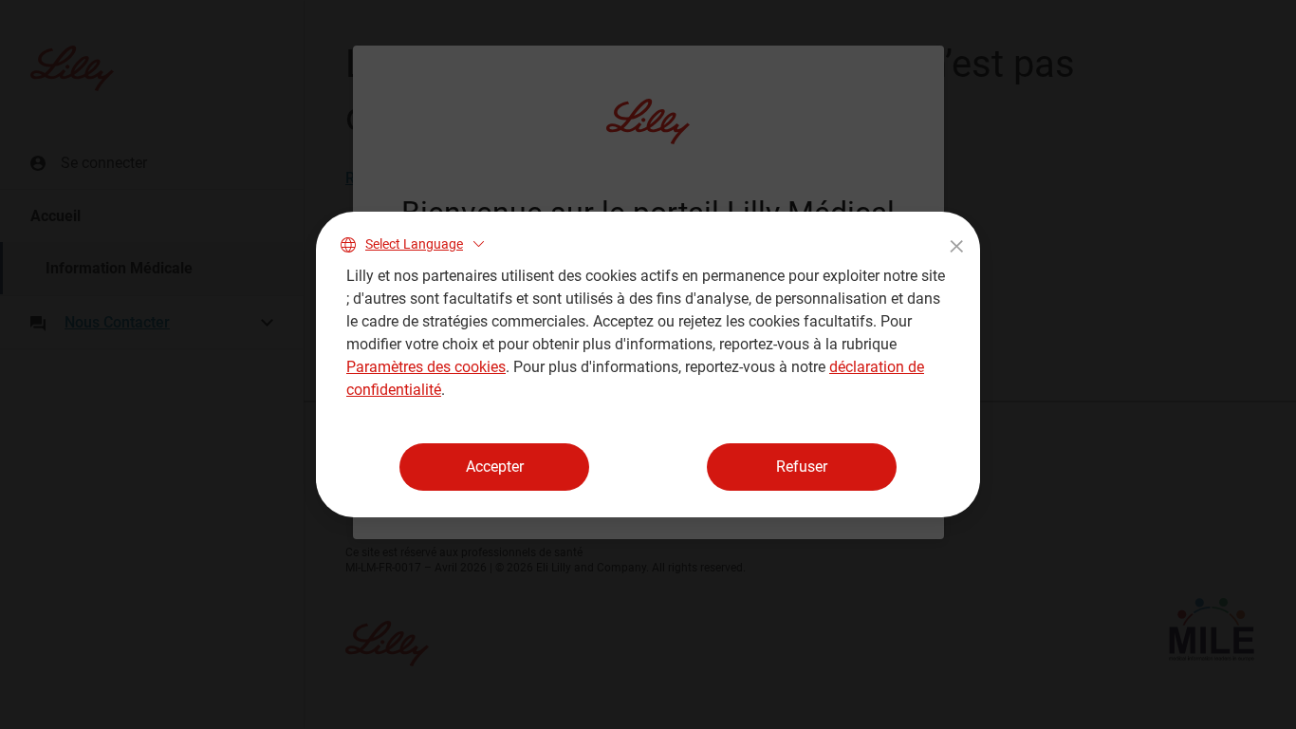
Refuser (801, 467)
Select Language (414, 244)
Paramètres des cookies (426, 367)
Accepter (495, 467)
